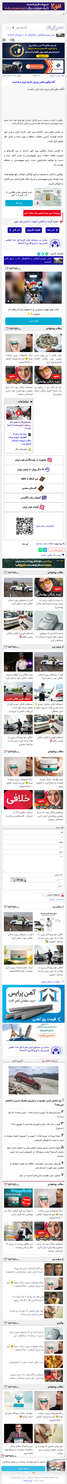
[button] (10, 39)
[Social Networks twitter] (42, 254)
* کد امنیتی (59, 875)
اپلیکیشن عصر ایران (45, 526)
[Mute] (13, 301)
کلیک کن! (33, 321)
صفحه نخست (60, 76)
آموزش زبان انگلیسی (31, 498)
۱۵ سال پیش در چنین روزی (30, 469)
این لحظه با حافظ (29, 479)
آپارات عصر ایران (31, 507)
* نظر (61, 852)
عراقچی (50, 555)
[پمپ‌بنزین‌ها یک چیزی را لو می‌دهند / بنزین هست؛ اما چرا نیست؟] (18, 413)
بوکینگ (51, 899)
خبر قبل (16, 230)
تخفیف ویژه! (23, 1468)
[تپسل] (6, 268)
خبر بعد (51, 230)
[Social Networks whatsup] (46, 254)
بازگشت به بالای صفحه (51, 982)
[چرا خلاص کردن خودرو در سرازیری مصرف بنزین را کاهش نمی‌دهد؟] (33, 1080)
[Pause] (8, 301)
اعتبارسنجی (60, 899)
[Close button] (64, 1456)
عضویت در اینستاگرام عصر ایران (30, 460)
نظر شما (60, 828)
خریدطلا (19, 203)
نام (62, 832)
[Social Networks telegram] (38, 254)
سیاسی (52, 76)
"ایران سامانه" (28, 1480)
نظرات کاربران (33, 230)
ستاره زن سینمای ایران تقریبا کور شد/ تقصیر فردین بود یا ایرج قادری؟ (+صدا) (26, 242)
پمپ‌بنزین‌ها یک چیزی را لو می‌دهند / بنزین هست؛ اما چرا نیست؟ (19, 425)
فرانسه (43, 555)
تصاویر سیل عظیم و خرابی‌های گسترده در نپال (39, 1175)
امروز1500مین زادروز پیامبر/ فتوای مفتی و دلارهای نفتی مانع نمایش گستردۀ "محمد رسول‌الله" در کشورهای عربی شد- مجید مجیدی (35, 1152)
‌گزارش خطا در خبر (56, 550)
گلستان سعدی (29, 488)
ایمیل (61, 842)
